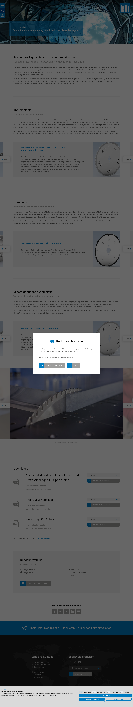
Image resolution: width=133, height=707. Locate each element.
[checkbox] (81, 692)
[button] (4, 689)
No (76, 365)
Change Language (54, 365)
